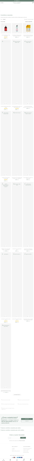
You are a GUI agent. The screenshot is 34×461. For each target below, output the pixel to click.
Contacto (13, 449)
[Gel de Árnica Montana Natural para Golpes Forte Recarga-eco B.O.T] (28, 28)
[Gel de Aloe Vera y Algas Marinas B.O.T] (17, 214)
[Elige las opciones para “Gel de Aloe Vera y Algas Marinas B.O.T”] (16, 246)
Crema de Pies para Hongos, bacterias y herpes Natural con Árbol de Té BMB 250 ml (28, 107)
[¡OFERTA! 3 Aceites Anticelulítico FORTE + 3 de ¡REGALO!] (6, 214)
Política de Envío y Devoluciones (27, 448)
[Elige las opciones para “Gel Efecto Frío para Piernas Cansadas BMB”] (5, 175)
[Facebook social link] (14, 0)
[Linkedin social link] (18, 0)
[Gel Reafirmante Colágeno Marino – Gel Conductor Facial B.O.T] (17, 28)
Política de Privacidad (22, 440)
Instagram (13, 448)
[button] (5, 246)
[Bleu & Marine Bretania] (25, 405)
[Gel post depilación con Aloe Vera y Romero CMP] (28, 143)
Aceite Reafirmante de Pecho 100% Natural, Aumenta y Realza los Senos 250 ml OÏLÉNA (6, 391)
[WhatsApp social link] (19, 0)
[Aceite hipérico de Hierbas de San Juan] (6, 284)
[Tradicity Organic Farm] (9, 409)
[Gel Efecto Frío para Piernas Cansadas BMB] (6, 143)
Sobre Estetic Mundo (26, 452)
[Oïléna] (9, 401)
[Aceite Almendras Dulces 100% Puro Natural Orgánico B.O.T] (17, 72)
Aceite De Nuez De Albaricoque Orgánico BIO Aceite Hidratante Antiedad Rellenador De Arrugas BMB (28, 250)
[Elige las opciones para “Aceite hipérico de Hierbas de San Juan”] (5, 316)
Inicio (1, 19)
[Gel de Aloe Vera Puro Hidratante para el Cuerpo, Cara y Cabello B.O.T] (17, 143)
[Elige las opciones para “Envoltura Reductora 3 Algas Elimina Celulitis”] (5, 103)
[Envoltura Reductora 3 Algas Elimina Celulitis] (6, 72)
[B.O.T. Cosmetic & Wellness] (25, 401)
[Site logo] (17, 2)
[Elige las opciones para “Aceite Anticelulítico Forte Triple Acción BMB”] (5, 32)
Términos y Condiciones (26, 449)
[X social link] (15, 0)
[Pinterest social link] (17, 0)
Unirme (23, 437)
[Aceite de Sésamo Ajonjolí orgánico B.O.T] (17, 284)
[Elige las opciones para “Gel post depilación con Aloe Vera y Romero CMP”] (27, 175)
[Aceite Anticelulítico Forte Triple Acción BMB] (6, 28)
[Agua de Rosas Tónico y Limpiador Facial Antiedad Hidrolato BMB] (28, 284)
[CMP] (9, 405)
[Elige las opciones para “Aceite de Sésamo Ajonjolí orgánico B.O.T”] (16, 316)
